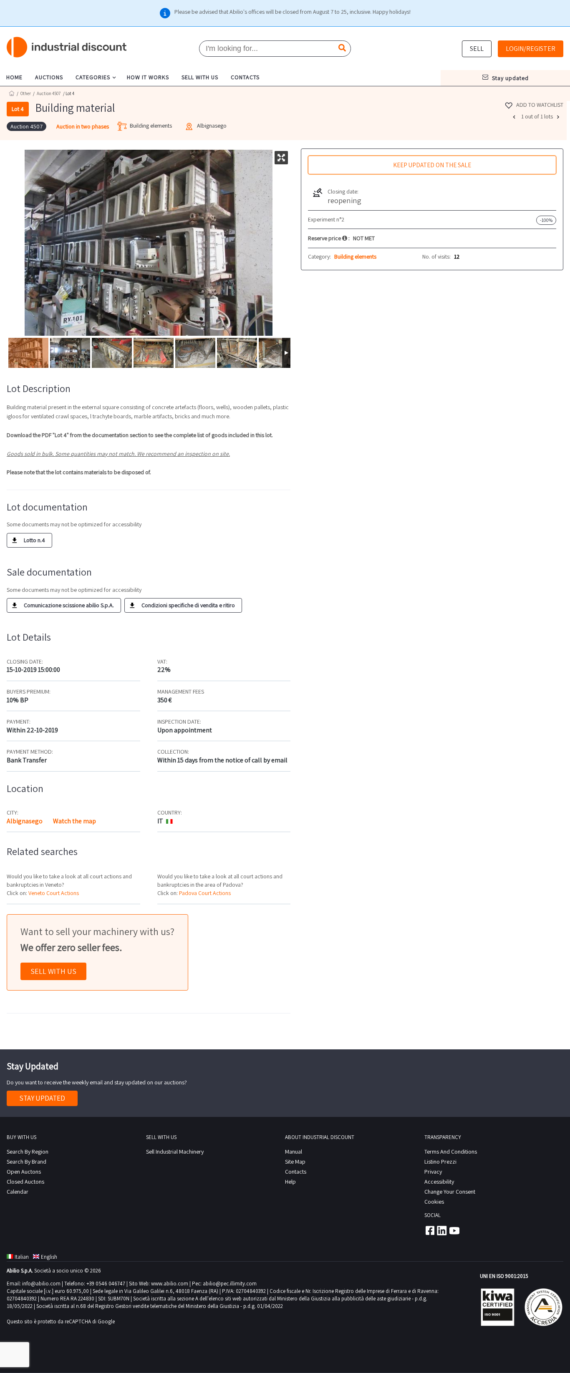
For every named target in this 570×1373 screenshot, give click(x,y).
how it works (148, 77)
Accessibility (439, 1181)
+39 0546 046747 (105, 1283)
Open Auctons (24, 1171)
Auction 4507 (49, 93)
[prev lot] (515, 117)
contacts (245, 77)
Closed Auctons (25, 1181)
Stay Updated (42, 1098)
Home (12, 93)
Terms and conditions (450, 1151)
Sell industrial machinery (175, 1151)
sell (477, 48)
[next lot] (559, 117)
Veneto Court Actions (53, 893)
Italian (22, 1256)
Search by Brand (26, 1161)
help (290, 1181)
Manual (293, 1151)
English (49, 1256)
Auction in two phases (82, 126)
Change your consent (449, 1191)
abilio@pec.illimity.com (230, 1283)
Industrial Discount (67, 47)
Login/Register (530, 48)
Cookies (434, 1201)
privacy (433, 1171)
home (14, 77)
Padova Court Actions (205, 893)
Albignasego (25, 821)
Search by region (27, 1151)
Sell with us (53, 971)
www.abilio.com (169, 1283)
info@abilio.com (41, 1283)
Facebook (429, 1230)
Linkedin (442, 1230)
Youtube (454, 1230)
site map (295, 1161)
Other (25, 93)
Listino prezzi (440, 1161)
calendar (17, 1191)
